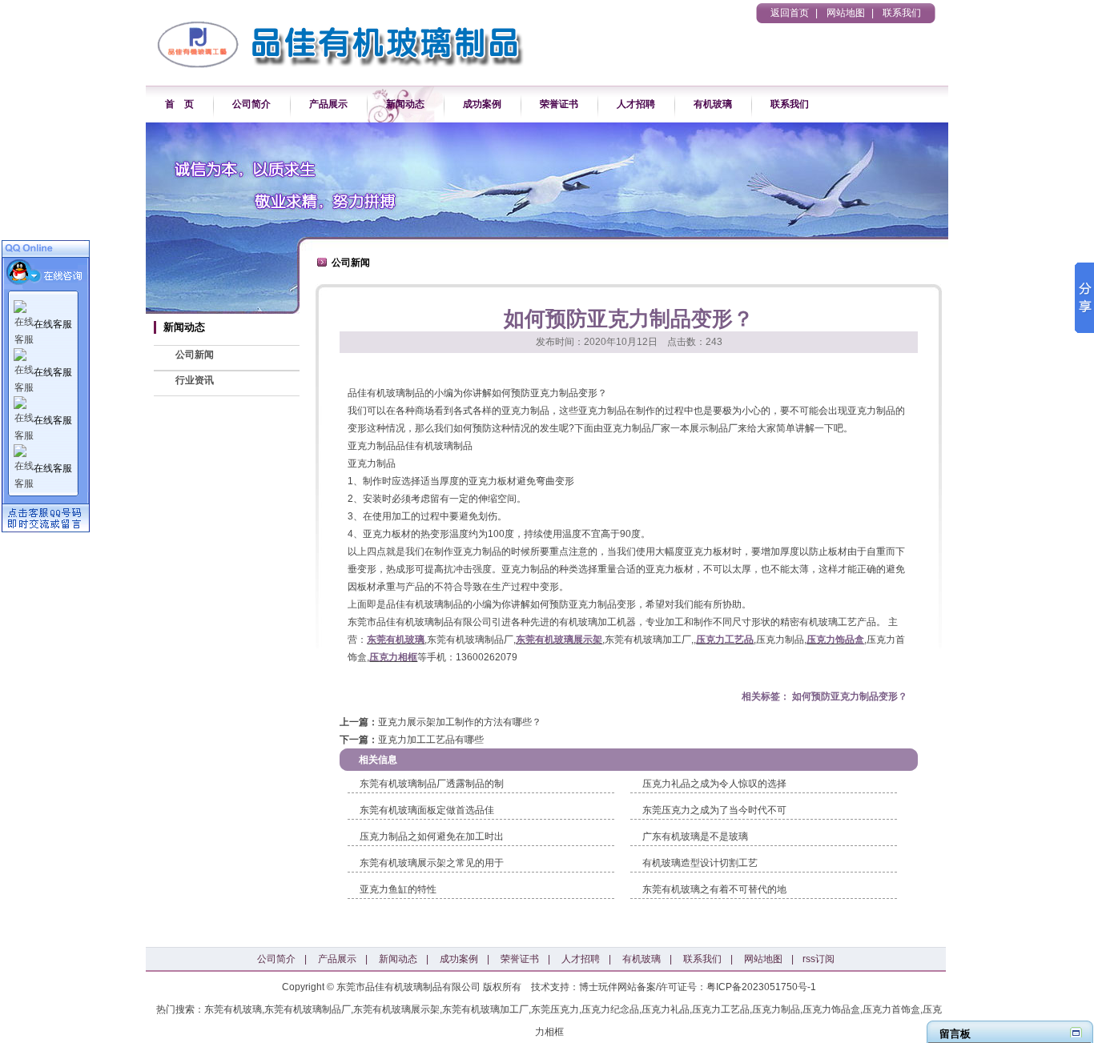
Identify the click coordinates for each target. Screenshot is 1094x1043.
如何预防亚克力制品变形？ (849, 696)
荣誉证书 (559, 104)
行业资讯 (194, 380)
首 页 (179, 104)
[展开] (1076, 1032)
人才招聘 (636, 104)
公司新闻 (194, 354)
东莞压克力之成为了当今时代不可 (714, 810)
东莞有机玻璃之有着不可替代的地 (714, 889)
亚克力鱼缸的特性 (398, 889)
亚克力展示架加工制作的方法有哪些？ (459, 722)
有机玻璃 (713, 104)
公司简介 (251, 104)
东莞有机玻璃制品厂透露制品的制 (432, 783)
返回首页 (789, 12)
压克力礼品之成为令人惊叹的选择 (714, 783)
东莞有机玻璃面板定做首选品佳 (427, 810)
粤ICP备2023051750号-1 (761, 987)
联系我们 (902, 12)
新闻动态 (405, 104)
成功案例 (482, 104)
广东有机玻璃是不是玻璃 (695, 836)
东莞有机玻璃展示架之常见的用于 (432, 862)
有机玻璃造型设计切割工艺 (700, 862)
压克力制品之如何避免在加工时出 (432, 836)
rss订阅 (818, 959)
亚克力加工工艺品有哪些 (431, 739)
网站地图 (846, 12)
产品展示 (328, 104)
